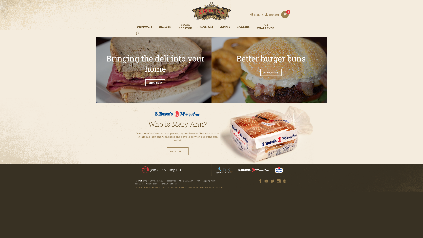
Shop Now (155, 82)
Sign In (258, 14)
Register (274, 14)
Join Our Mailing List (165, 169)
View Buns (271, 72)
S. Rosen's (211, 11)
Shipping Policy (209, 180)
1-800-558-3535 (155, 180)
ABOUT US (175, 151)
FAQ (198, 180)
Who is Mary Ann (186, 180)
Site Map (139, 183)
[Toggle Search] (137, 33)
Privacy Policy (151, 183)
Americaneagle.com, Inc (213, 187)
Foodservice (171, 180)
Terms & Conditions (167, 183)
